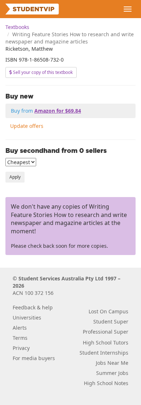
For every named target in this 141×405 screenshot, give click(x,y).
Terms (20, 337)
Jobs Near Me (112, 362)
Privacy (21, 348)
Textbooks (17, 27)
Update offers (26, 125)
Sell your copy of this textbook (42, 72)
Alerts (20, 327)
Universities (27, 317)
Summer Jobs (112, 372)
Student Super (110, 321)
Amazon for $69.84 (57, 110)
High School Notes (106, 383)
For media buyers (34, 358)
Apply (15, 177)
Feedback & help (33, 307)
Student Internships (104, 352)
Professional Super (105, 331)
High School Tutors (105, 342)
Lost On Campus (108, 311)
